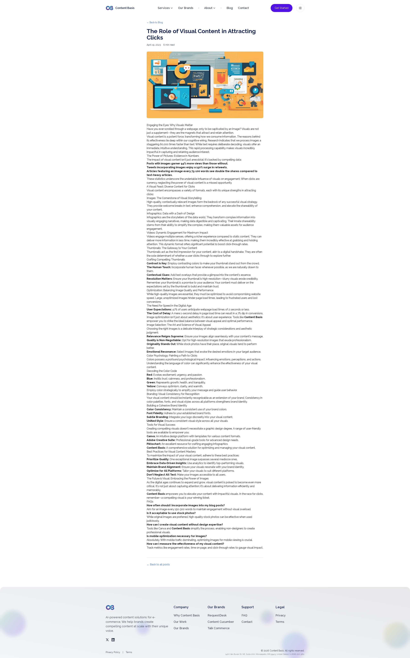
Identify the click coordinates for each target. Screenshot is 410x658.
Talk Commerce (219, 628)
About (208, 8)
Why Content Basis (187, 615)
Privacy (280, 615)
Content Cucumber (221, 621)
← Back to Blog (155, 22)
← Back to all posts (158, 564)
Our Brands (185, 8)
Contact (243, 8)
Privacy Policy (113, 652)
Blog (229, 8)
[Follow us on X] (107, 639)
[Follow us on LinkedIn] (113, 639)
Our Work (180, 621)
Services (164, 8)
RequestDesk (217, 615)
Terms (279, 621)
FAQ (244, 615)
